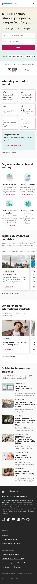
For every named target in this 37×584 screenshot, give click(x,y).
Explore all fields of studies (10, 555)
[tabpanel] (18, 273)
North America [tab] (13, 251)
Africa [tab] (33, 251)
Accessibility (29, 579)
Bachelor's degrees (15, 56)
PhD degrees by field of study (11, 567)
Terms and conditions (8, 579)
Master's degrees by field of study (13, 559)
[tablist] (18, 251)
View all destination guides (11, 293)
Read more (7, 287)
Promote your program (9, 539)
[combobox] (19, 36)
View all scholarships (9, 356)
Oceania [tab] (22, 251)
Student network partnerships (11, 543)
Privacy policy (20, 579)
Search (18, 47)
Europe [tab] (4, 251)
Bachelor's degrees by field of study (13, 563)
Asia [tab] (28, 251)
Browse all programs (9, 152)
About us (5, 535)
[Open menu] (33, 3)
